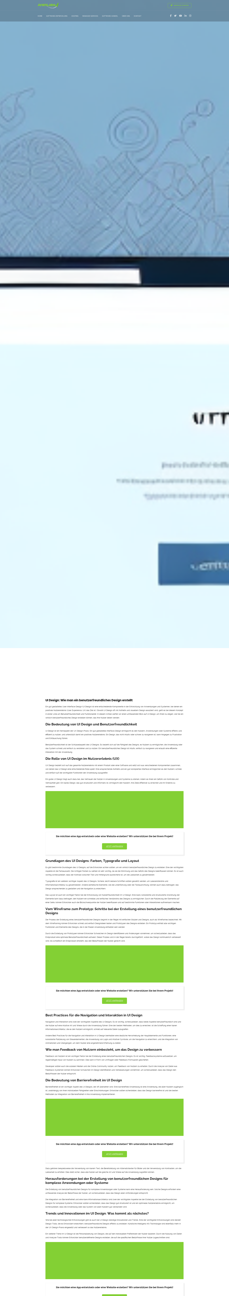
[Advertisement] (114, 668)
